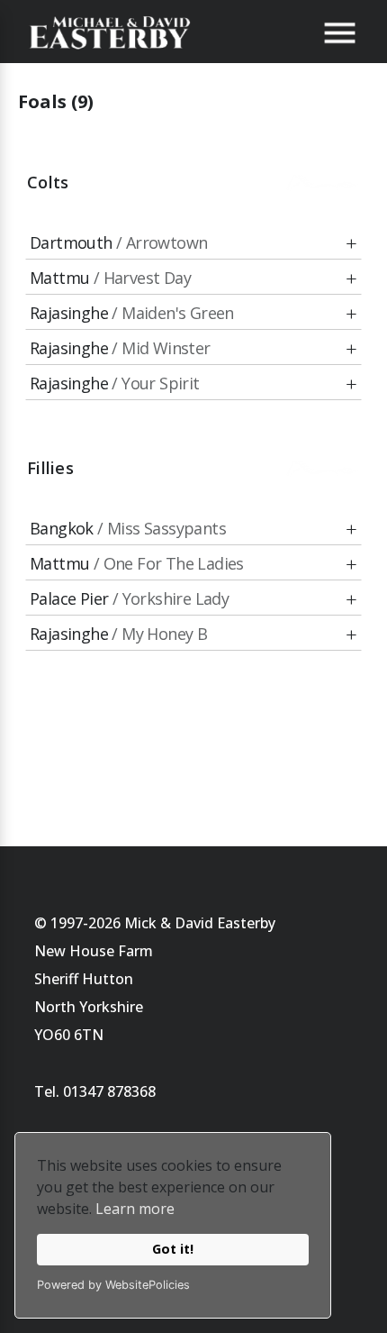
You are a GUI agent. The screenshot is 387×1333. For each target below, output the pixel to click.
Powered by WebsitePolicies (113, 1285)
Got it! (173, 1248)
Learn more (135, 1209)
